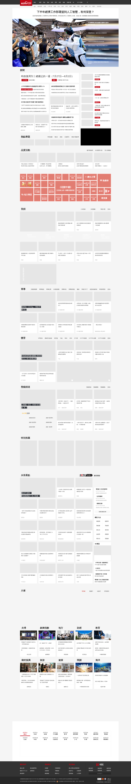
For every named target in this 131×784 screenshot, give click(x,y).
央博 (55, 6)
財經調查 (23, 539)
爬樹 (96, 429)
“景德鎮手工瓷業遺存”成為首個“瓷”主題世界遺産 (47, 681)
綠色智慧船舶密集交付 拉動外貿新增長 (63, 86)
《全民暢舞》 (99, 496)
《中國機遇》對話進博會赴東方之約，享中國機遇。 (46, 165)
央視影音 (47, 770)
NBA (66, 338)
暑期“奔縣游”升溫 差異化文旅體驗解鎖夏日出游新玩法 (34, 111)
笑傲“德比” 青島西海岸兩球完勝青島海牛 (83, 353)
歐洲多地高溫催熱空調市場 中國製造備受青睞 (62, 129)
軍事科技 (64, 289)
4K (73, 2)
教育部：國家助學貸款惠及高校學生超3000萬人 (102, 649)
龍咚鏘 (103, 235)
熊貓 (64, 2)
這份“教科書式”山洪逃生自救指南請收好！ (65, 649)
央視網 (46, 768)
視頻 (48, 2)
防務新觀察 (34, 289)
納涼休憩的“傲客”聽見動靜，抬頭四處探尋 (65, 423)
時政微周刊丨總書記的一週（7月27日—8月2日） (47, 76)
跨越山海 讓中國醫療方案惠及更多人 (65, 681)
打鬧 (81, 407)
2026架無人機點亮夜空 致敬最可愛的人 (84, 325)
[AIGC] (94, 2)
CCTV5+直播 (92, 338)
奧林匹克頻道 (48, 338)
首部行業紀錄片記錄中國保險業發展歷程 (82, 165)
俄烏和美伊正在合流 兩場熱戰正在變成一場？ (84, 533)
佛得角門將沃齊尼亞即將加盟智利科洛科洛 (46, 374)
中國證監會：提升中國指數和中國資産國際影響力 (32, 98)
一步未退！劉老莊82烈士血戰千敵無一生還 (65, 490)
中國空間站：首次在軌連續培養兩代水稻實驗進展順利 (28, 681)
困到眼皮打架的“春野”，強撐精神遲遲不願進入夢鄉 (102, 402)
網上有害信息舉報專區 (74, 768)
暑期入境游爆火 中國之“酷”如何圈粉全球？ (98, 45)
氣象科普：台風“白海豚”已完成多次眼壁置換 (72, 107)
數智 (86, 6)
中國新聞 (97, 110)
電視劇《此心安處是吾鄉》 (102, 579)
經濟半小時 (60, 560)
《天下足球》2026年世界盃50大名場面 (97, 58)
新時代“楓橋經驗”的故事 (100, 581)
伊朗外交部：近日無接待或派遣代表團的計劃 (62, 120)
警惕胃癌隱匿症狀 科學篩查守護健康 (84, 554)
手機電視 (57, 770)
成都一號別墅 (49, 427)
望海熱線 (71, 773)
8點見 (56, 137)
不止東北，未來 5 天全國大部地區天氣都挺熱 (65, 254)
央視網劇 (92, 209)
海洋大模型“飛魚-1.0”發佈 (101, 681)
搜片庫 (101, 191)
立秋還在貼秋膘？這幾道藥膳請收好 (65, 533)
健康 (70, 6)
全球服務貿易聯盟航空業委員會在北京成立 (65, 643)
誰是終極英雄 (93, 289)
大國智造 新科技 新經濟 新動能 (63, 165)
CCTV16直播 (101, 338)
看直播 (104, 198)
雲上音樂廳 (108, 150)
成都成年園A (49, 422)
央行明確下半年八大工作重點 (83, 643)
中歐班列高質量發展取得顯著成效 (96, 41)
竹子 (59, 407)
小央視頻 (83, 209)
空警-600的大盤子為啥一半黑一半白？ (84, 254)
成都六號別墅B (32, 422)
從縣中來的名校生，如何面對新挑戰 (102, 643)
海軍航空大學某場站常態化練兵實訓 (65, 325)
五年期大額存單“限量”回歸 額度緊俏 (32, 102)
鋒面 (61, 137)
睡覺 (96, 407)
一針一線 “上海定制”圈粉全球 (101, 97)
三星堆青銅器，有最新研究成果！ (28, 649)
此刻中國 (29, 235)
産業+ (93, 6)
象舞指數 (44, 628)
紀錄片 (99, 591)
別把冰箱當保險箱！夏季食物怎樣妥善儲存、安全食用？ (65, 675)
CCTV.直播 (79, 2)
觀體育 (107, 521)
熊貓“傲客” (64, 429)
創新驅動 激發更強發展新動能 (90, 15)
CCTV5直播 (83, 338)
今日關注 (23, 560)
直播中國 (69, 2)
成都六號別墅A (49, 417)
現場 (59, 229)
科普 (67, 6)
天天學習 (24, 80)
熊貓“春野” (101, 407)
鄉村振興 (40, 6)
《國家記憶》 (99, 503)
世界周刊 (79, 539)
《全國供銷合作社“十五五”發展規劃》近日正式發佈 (28, 675)
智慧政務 (100, 770)
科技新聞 (53, 111)
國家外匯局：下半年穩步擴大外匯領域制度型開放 (32, 92)
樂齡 (74, 6)
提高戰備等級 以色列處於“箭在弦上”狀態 (47, 325)
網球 (96, 358)
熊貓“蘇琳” (101, 429)
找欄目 (94, 191)
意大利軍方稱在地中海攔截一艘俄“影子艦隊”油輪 (62, 126)
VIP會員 (40, 338)
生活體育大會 (98, 150)
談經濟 (98, 534)
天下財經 (97, 117)
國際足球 (42, 380)
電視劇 (83, 591)
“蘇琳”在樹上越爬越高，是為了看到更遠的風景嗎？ (102, 423)
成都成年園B (32, 427)
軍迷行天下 (85, 289)
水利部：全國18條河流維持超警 (102, 90)
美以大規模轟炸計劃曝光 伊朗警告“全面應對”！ (28, 554)
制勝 (78, 496)
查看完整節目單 (102, 511)
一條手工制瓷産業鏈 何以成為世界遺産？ (28, 511)
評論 (44, 2)
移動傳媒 (47, 773)
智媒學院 (100, 768)
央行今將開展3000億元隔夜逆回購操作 (84, 224)
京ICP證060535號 (23, 781)
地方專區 (28, 194)
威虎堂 (96, 229)
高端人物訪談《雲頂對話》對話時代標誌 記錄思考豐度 (27, 165)
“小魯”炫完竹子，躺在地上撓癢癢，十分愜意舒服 (84, 423)
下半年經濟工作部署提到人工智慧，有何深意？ (65, 11)
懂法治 (98, 538)
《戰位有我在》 (99, 324)
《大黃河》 (98, 568)
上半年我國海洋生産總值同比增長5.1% (33, 86)
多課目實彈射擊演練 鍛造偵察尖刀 (65, 304)
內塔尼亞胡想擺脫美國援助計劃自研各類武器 (102, 254)
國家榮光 (60, 496)
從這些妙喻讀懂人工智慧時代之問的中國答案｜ (45, 15)
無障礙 (100, 4)
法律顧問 (79, 770)
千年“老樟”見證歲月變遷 (100, 564)
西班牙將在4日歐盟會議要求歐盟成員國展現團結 (62, 123)
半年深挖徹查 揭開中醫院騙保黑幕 (28, 576)
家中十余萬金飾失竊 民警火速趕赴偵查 (84, 576)
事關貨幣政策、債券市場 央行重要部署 (97, 33)
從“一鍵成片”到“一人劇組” (46, 643)
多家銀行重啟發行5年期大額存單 (84, 649)
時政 (35, 2)
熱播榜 (106, 180)
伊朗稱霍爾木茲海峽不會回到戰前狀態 (28, 325)
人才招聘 (79, 773)
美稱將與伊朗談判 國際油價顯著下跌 (62, 117)
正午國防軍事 (24, 331)
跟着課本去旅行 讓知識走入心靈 (47, 675)
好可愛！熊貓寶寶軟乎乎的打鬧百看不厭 (83, 402)
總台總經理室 (33, 768)
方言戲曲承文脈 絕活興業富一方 (47, 576)
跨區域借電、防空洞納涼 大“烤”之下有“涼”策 (46, 533)
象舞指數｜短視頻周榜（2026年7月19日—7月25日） (47, 649)
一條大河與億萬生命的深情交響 (102, 570)
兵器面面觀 (56, 289)
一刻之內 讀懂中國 (31, 236)
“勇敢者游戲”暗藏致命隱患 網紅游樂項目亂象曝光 (28, 533)
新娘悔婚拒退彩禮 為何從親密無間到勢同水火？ (84, 511)
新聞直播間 (97, 94)
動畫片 (91, 591)
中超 (61, 338)
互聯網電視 (57, 768)
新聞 (40, 2)
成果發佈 (109, 768)
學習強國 (50, 137)
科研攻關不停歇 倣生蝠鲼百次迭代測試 (65, 576)
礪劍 (78, 289)
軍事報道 (41, 289)
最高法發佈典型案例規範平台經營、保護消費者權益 (33, 95)
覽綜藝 (98, 525)
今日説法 (23, 581)
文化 (59, 6)
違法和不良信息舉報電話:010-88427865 (70, 778)
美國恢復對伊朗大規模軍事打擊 (46, 554)
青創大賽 (102, 209)
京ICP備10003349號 (42, 781)
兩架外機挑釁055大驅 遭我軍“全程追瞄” (102, 224)
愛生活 (98, 530)
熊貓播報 (95, 387)
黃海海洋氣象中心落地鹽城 (101, 675)
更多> (109, 209)
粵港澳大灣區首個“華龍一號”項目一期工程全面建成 (63, 89)
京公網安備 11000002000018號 (65, 781)
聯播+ (54, 80)
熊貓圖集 (103, 387)
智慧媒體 (91, 770)
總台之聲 (22, 768)
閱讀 (78, 6)
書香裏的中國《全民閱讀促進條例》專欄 (83, 681)
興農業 (107, 534)
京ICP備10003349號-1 (51, 781)
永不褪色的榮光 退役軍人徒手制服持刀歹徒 (65, 511)
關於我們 (91, 768)
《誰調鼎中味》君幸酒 (101, 574)
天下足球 (23, 380)
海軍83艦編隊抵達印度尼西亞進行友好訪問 (102, 304)
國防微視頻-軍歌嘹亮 (100, 331)
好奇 (59, 429)
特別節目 (106, 591)
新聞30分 (97, 102)
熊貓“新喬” (64, 407)
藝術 (82, 6)
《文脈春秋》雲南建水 (101, 557)
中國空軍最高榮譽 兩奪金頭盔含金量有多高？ (47, 511)
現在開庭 (79, 517)
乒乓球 (76, 338)
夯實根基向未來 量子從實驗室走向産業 (65, 554)
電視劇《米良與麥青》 (102, 489)
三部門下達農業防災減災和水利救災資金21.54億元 (33, 105)
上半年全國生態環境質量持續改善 (96, 37)
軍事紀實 (48, 289)
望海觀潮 (66, 235)
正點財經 (97, 125)
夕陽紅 (78, 560)
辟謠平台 (71, 770)
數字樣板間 (90, 150)
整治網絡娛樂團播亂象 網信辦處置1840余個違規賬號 (33, 108)
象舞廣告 (32, 770)
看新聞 (98, 521)
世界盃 (56, 338)
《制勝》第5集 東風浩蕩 (94, 28)
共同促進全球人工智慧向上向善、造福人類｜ (70, 15)
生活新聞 (68, 111)
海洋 (98, 660)
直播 (26, 413)
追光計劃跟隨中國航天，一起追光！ (101, 165)
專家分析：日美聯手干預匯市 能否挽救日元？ (41, 125)
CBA (70, 338)
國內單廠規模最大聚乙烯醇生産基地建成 (57, 107)
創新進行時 (60, 581)
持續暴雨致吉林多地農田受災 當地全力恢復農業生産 (63, 92)
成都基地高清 (32, 417)
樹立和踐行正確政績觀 (27, 89)
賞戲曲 (107, 538)
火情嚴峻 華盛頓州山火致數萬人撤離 (27, 125)
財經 (52, 2)
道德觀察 (60, 517)
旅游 (63, 6)
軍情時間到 (102, 289)
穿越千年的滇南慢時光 (100, 559)
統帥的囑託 (32, 80)
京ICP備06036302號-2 (32, 781)
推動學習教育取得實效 (38, 89)
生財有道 (42, 581)
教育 (60, 2)
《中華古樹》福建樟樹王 (101, 562)
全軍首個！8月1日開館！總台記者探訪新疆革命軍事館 (84, 304)
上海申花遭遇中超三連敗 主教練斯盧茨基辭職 (65, 353)
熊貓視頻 (88, 387)
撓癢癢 (81, 429)
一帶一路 (50, 6)
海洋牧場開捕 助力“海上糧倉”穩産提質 (97, 54)
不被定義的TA (86, 235)
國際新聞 (23, 130)
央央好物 (99, 6)
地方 (35, 6)
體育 (56, 2)
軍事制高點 (72, 289)
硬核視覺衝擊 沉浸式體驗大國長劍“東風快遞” (65, 224)
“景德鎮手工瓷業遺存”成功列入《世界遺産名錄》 (28, 643)
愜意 (78, 429)
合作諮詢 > (99, 773)
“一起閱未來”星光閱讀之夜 (83, 675)
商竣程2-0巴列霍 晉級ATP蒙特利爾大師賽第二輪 (102, 353)
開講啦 (41, 517)
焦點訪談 (97, 87)
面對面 (22, 517)
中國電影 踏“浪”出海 (63, 80)
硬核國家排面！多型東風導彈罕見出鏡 (28, 254)
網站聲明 (22, 773)
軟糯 (78, 407)
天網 (78, 581)
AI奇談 (47, 235)
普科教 (107, 530)
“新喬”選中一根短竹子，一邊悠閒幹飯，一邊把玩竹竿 (65, 402)
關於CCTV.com (23, 770)
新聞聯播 (97, 79)
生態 (45, 6)
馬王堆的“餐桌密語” (99, 576)
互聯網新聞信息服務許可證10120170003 (28, 778)
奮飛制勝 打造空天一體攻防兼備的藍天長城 (84, 490)
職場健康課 (60, 539)
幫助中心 (57, 773)
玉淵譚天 (67, 137)
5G (90, 6)
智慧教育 (109, 770)
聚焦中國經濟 (75, 137)
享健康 (107, 525)
